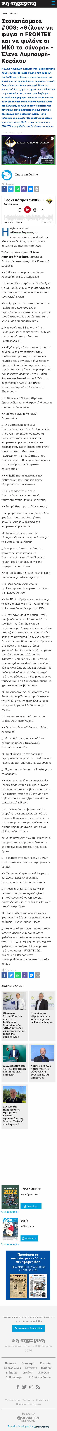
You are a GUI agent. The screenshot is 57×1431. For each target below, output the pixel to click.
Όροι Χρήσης (12, 1400)
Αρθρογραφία (15, 1377)
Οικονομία (28, 1363)
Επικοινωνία (43, 1400)
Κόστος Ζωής (12, 1368)
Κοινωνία (31, 1368)
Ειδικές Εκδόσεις (40, 1377)
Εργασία (45, 1363)
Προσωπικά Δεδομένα (28, 1404)
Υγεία (24, 1221)
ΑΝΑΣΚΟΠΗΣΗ (31, 1189)
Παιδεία (46, 1368)
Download (32, 1206)
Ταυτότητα (28, 1400)
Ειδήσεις (11, 1372)
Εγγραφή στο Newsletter (28, 1328)
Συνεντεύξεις (9, 13)
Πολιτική (11, 1363)
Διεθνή (28, 1372)
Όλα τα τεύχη (10, 1211)
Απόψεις (44, 1372)
